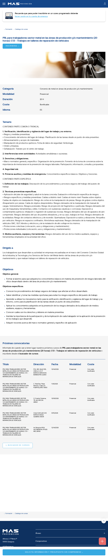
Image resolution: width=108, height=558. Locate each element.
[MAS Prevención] (19, 4)
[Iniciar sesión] (105, 4)
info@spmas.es (8, 546)
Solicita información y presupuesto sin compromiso (53, 552)
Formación (8, 29)
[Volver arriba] (103, 521)
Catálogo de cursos (21, 29)
